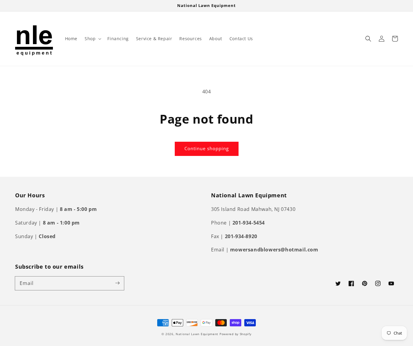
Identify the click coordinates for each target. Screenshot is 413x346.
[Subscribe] (117, 283)
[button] (92, 38)
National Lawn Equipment (197, 334)
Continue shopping (206, 148)
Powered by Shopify (236, 334)
